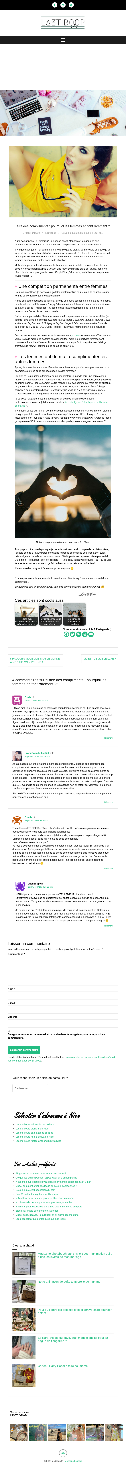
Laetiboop (50, 233)
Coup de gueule (70, 233)
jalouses (76, 335)
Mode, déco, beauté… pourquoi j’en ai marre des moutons (47, 1215)
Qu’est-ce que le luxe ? (100, 658)
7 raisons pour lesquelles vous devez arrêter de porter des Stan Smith (53, 1181)
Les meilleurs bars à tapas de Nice (34, 1132)
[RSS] (71, 5)
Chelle (28, 817)
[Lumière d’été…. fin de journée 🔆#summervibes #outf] (38, 1432)
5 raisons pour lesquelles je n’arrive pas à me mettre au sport (49, 1206)
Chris (28, 697)
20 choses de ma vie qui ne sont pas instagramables (44, 1202)
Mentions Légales (73, 1460)
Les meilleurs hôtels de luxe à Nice (35, 1136)
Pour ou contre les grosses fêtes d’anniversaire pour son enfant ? (75, 1311)
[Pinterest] (78, 634)
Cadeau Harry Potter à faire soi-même (63, 1366)
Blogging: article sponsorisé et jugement (37, 1210)
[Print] (85, 634)
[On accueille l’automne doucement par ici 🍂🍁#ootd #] (76, 1432)
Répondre (108, 737)
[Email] (91, 634)
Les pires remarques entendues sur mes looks (41, 1219)
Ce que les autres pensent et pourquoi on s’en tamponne (46, 1177)
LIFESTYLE (96, 233)
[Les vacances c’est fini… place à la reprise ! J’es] (95, 1432)
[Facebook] (55, 5)
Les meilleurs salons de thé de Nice (35, 1124)
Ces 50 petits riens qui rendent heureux (37, 1194)
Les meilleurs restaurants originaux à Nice (38, 1141)
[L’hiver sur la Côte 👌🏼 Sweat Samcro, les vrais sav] (57, 1432)
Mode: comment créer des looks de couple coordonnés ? (46, 1186)
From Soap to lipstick (37, 753)
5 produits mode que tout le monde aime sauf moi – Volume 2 (35, 660)
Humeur (84, 233)
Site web (13, 1016)
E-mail (12, 1003)
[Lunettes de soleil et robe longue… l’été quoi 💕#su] (114, 1432)
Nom (11, 989)
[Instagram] (63, 5)
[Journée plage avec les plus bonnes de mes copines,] (19, 1432)
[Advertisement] (63, 67)
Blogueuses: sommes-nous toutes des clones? (41, 1173)
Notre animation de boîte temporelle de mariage (69, 1281)
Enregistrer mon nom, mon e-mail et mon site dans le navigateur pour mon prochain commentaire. (56, 1036)
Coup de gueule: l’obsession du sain (35, 1190)
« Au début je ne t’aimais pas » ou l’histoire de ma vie (44, 1198)
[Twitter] (72, 634)
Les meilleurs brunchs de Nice (32, 1128)
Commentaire (16, 954)
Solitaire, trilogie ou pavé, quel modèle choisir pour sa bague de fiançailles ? (73, 1339)
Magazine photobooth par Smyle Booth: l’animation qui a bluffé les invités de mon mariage (75, 1255)
